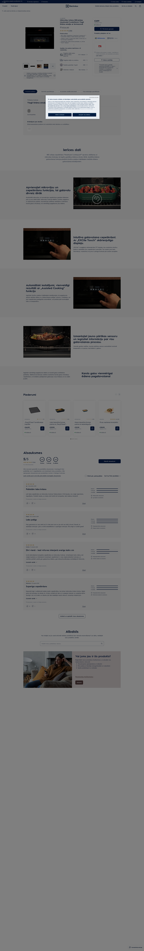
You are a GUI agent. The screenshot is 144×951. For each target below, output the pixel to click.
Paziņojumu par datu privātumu (55, 110)
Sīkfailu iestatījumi (59, 114)
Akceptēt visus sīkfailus (84, 114)
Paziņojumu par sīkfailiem (85, 108)
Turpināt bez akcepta (93, 97)
